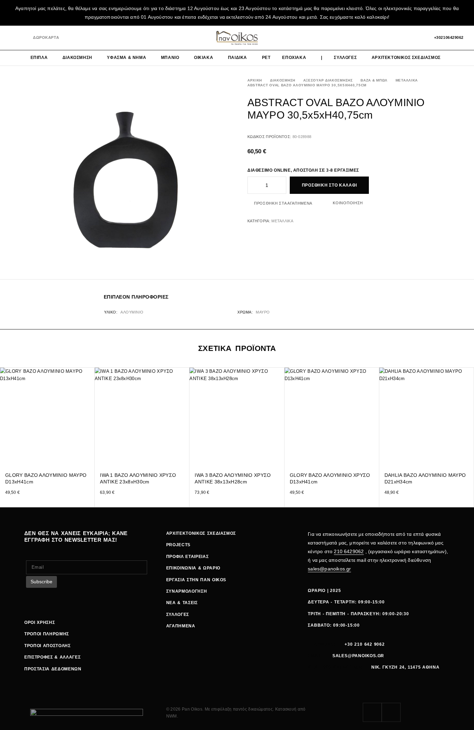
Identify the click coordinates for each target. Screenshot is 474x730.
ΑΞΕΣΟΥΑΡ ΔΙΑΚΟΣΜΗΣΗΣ (328, 80)
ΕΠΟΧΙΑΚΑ (294, 57)
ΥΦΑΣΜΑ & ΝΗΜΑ (126, 57)
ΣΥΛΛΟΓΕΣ (345, 57)
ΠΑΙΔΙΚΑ (237, 57)
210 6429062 (349, 551)
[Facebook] (12, 38)
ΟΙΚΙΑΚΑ (203, 57)
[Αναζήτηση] (395, 38)
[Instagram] (24, 38)
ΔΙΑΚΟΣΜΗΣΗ (77, 57)
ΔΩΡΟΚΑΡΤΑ (46, 37)
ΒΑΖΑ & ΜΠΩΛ (374, 80)
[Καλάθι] (419, 37)
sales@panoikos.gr (329, 569)
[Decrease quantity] (252, 185)
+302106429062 (449, 37)
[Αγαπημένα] (407, 37)
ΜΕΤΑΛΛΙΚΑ (407, 80)
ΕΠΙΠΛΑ (39, 57)
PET (266, 57)
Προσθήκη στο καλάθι (329, 185)
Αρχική (254, 80)
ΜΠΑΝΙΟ (170, 57)
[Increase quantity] (281, 185)
